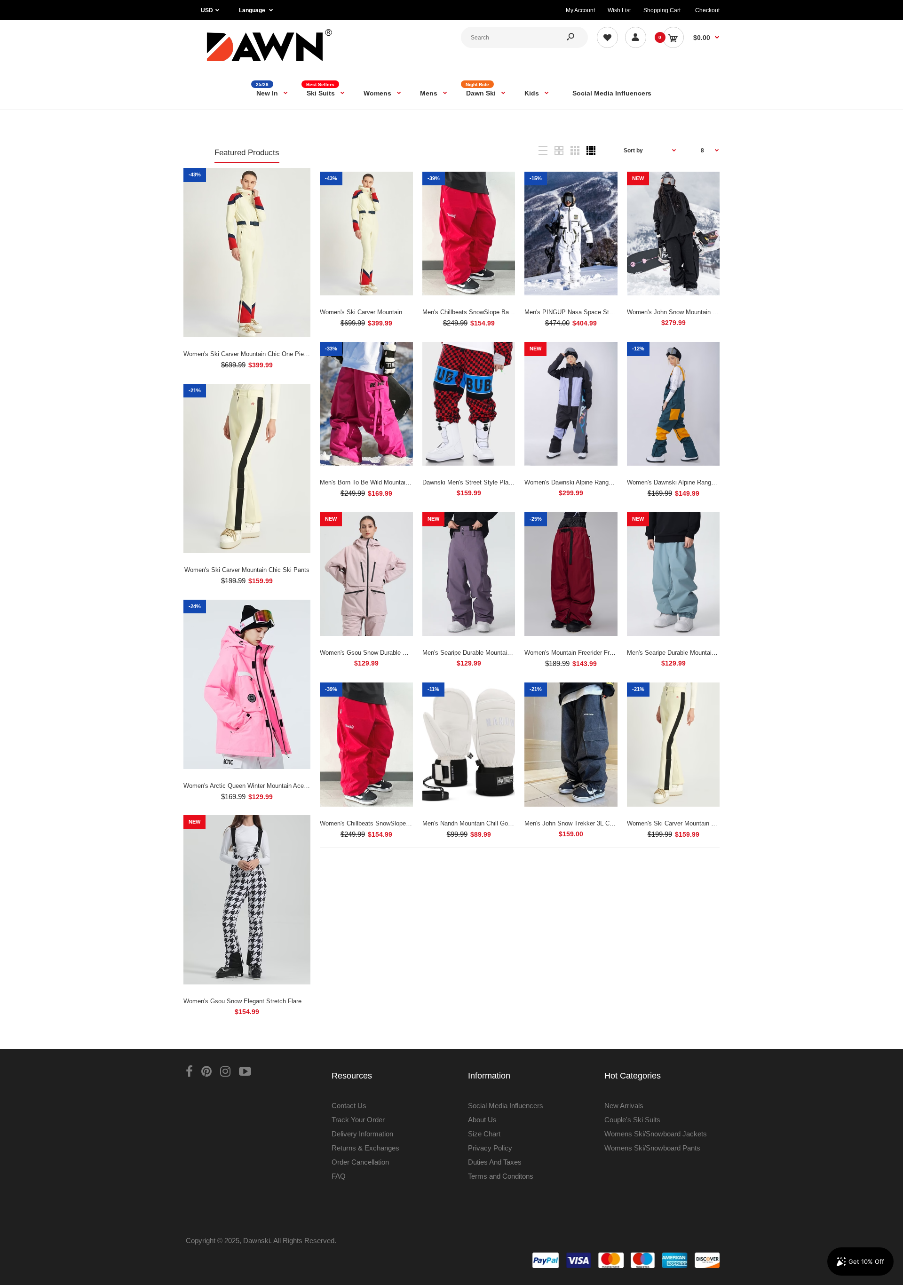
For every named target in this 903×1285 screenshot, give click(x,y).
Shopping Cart (662, 10)
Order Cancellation (360, 1162)
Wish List (619, 10)
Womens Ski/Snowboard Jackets (655, 1134)
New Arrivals (623, 1106)
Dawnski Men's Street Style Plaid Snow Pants (485, 482)
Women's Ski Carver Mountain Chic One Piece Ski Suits (260, 353)
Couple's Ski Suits (632, 1120)
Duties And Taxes (495, 1162)
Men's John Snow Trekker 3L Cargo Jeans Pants (590, 823)
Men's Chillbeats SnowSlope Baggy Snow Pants (488, 312)
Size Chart (484, 1134)
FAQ (339, 1176)
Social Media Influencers (505, 1106)
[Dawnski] (269, 63)
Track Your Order (358, 1120)
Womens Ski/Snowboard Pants (652, 1148)
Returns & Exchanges (365, 1148)
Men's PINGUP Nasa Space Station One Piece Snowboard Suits (612, 312)
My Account (580, 10)
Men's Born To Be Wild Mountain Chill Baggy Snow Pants (398, 482)
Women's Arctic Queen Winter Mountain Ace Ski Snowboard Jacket (275, 785)
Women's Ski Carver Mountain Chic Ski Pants (246, 569)
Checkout (707, 10)
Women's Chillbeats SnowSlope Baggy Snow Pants (390, 823)
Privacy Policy (490, 1148)
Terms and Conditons (500, 1176)
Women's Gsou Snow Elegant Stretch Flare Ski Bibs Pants (263, 1001)
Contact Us (349, 1106)
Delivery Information (362, 1134)
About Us (482, 1120)
